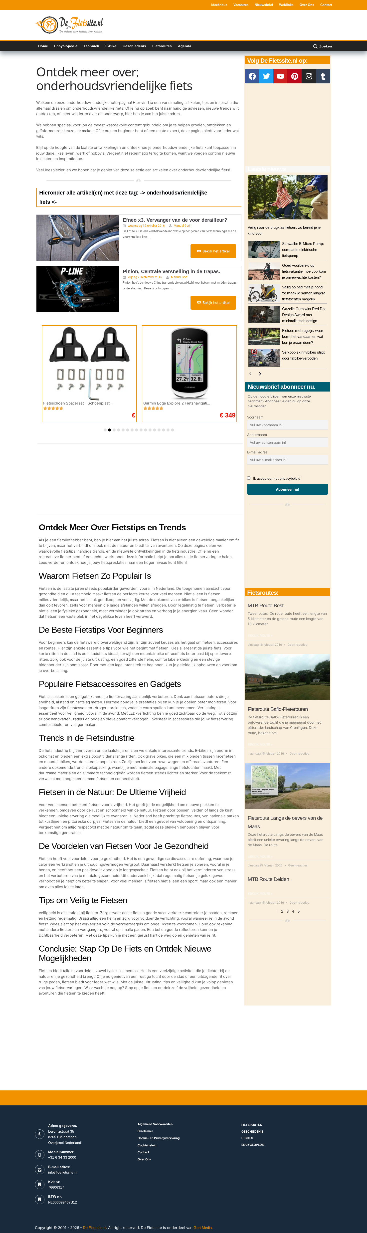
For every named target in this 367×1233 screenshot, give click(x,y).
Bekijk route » (260, 635)
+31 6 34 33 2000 (62, 1157)
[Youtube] (280, 76)
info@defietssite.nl (62, 1172)
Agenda (184, 46)
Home (43, 46)
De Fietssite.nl (94, 1228)
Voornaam (255, 417)
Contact (326, 5)
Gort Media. (203, 1228)
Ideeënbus (219, 5)
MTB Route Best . (267, 605)
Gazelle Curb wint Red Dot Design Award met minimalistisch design (304, 315)
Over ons (307, 5)
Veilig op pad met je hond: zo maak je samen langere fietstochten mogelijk (303, 293)
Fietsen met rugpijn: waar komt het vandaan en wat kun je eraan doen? (302, 336)
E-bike (110, 46)
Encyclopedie (65, 46)
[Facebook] (252, 76)
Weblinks (286, 5)
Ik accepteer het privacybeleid (276, 478)
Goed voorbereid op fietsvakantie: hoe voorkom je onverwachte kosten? (304, 271)
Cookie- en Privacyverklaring (159, 1138)
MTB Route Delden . (270, 879)
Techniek (91, 46)
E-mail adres (257, 452)
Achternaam (257, 434)
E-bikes (247, 1138)
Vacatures (240, 5)
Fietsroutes (162, 46)
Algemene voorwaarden (155, 1124)
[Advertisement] (241, 24)
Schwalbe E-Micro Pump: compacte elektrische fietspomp (303, 249)
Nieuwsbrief (264, 5)
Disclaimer (145, 1131)
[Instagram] (309, 76)
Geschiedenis (134, 46)
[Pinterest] (294, 76)
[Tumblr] (323, 76)
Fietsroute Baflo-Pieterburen (278, 709)
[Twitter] (266, 76)
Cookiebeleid (147, 1145)
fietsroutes (251, 1125)
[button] (105, 429)
